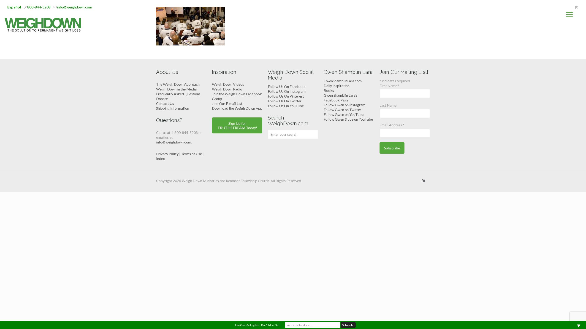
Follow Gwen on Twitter (342, 109)
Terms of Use (191, 153)
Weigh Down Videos (228, 84)
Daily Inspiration (337, 85)
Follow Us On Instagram (287, 91)
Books (329, 90)
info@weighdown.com (74, 7)
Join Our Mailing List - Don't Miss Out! (258, 325)
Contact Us (165, 103)
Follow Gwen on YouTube (344, 114)
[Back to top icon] (564, 319)
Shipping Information (172, 108)
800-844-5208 (39, 7)
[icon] (576, 7)
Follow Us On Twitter (284, 101)
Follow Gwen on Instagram (344, 105)
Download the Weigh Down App (237, 108)
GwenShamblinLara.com (343, 81)
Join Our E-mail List (227, 103)
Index (160, 158)
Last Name (388, 105)
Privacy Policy (167, 153)
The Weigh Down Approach (178, 84)
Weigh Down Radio (227, 89)
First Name (389, 85)
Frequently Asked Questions (178, 94)
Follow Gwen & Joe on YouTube (348, 119)
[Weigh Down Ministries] (43, 24)
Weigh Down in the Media (176, 89)
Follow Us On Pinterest (286, 96)
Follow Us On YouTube (286, 105)
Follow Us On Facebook (287, 86)
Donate (162, 98)
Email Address (392, 125)
